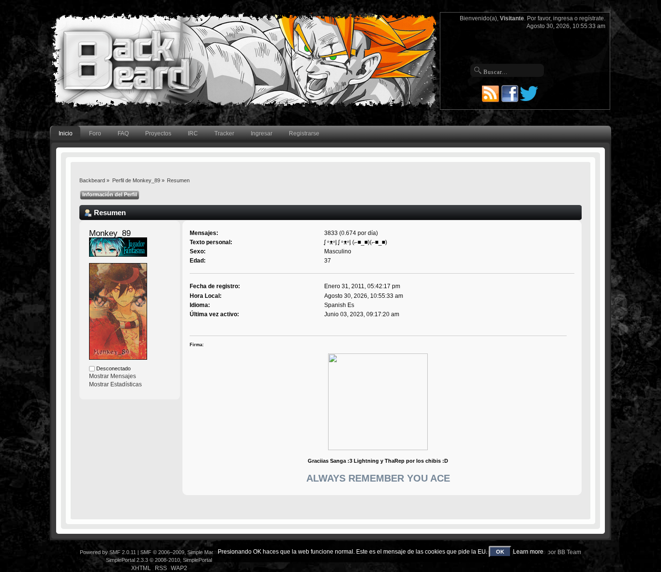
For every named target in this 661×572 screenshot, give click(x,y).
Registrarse (304, 133)
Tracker (224, 133)
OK (500, 552)
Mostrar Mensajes (112, 376)
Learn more (528, 551)
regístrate (591, 18)
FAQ (123, 133)
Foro (95, 133)
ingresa (563, 18)
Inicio (66, 133)
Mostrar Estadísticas (115, 384)
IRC (193, 133)
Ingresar (261, 133)
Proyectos (158, 133)
